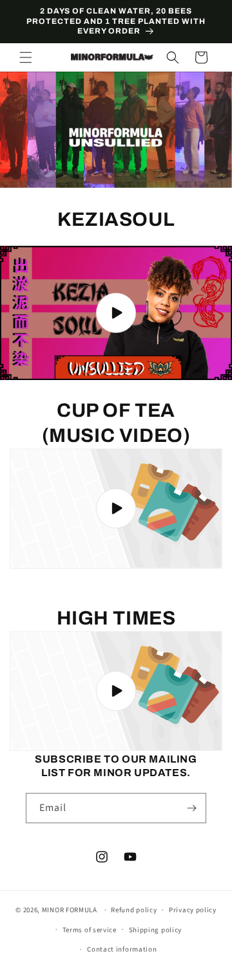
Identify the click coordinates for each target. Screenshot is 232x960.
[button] (26, 57)
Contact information (122, 949)
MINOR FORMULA (69, 910)
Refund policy (134, 910)
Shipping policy (155, 930)
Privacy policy (193, 910)
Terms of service (90, 930)
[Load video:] (116, 313)
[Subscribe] (191, 808)
